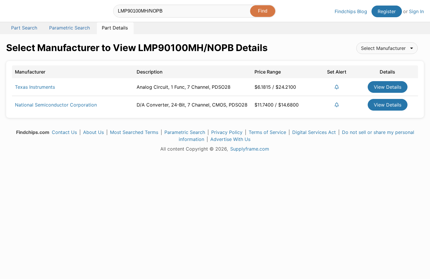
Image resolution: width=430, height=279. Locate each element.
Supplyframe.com (249, 149)
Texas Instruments (35, 87)
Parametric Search (184, 132)
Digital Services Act (314, 132)
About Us (93, 132)
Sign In (416, 11)
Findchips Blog (351, 11)
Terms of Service (267, 132)
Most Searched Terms (134, 132)
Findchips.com (25, 12)
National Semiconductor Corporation (56, 105)
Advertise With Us (230, 139)
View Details (387, 87)
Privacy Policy (226, 132)
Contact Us (64, 132)
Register (387, 11)
